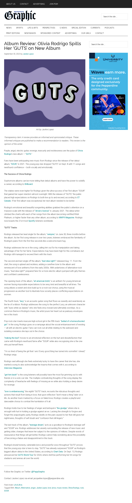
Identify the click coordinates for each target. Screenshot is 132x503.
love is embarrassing (14, 391)
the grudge (62, 408)
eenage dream (36, 425)
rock (82, 488)
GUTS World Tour (25, 455)
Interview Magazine (13, 368)
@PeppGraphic (38, 471)
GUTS (28, 154)
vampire (50, 234)
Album (17, 488)
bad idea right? (48, 261)
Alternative (25, 488)
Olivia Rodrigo (73, 488)
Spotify (31, 221)
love (49, 488)
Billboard (29, 184)
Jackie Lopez (41, 488)
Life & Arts (18, 485)
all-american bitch (42, 281)
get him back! (11, 374)
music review (62, 488)
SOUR (13, 164)
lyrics (54, 488)
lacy (22, 301)
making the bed (12, 338)
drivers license (42, 211)
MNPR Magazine (66, 217)
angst (33, 488)
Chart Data (58, 451)
